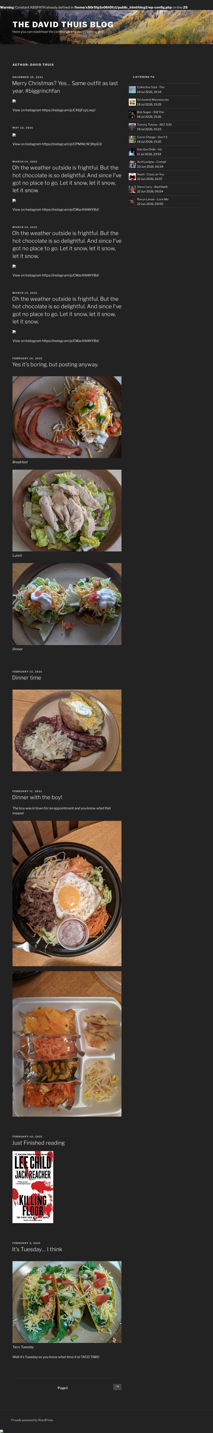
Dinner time (26, 677)
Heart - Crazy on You (150, 174)
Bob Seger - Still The (150, 112)
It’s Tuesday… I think (37, 1249)
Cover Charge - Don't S (152, 137)
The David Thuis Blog (63, 24)
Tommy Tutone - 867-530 (154, 124)
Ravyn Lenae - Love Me (152, 199)
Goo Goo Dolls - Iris (149, 149)
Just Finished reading (38, 1142)
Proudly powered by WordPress (32, 1420)
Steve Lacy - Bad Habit (152, 186)
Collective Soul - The (150, 87)
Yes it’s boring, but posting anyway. (55, 364)
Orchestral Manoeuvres (153, 99)
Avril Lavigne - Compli (151, 161)
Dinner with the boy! (37, 797)
